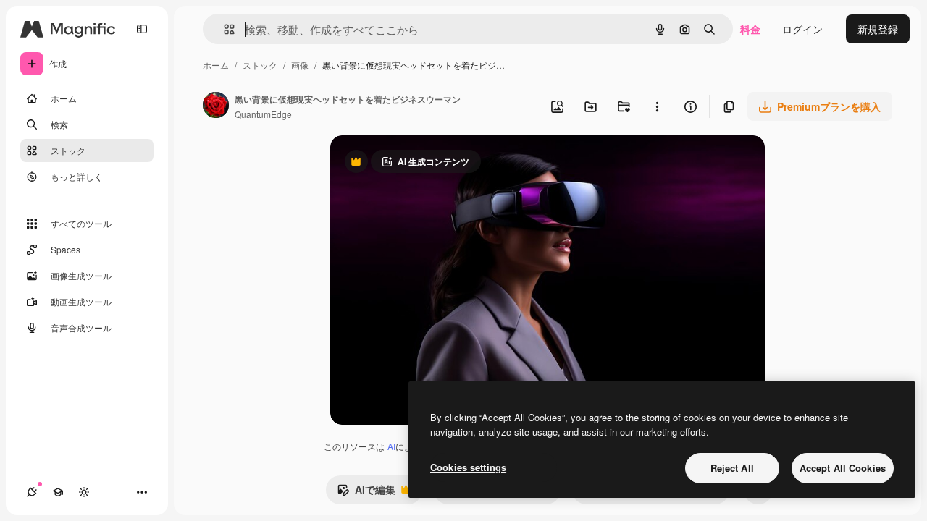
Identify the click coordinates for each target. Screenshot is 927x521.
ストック (260, 65)
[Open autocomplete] (223, 29)
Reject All (732, 468)
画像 (300, 65)
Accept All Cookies (843, 468)
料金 (750, 29)
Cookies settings (468, 467)
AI (391, 446)
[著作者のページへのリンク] (216, 106)
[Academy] (58, 492)
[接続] (31, 492)
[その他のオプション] (656, 106)
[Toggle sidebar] (142, 29)
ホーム (216, 65)
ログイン (802, 29)
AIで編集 (366, 493)
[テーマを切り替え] (84, 492)
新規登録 (877, 29)
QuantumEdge (263, 114)
